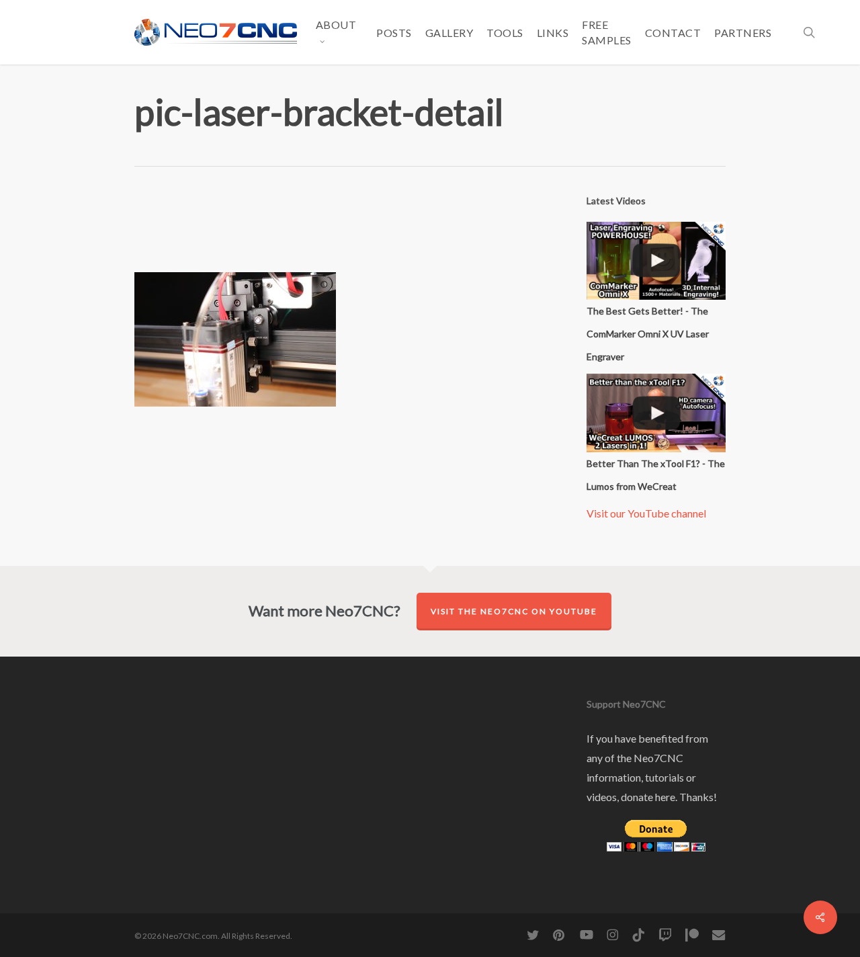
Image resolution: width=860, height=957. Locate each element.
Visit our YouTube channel (646, 513)
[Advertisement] (379, 230)
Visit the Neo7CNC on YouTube (514, 611)
